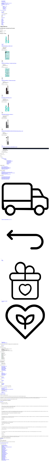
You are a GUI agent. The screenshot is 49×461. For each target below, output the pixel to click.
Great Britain (6, 453)
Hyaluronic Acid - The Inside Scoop (5, 168)
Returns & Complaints (4, 368)
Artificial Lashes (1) (9, 160)
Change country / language (8, 385)
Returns (4, 6)
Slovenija (5, 450)
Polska (4, 455)
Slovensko (5, 457)
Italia (3, 446)
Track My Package (4, 374)
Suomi (4, 458)
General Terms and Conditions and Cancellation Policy (7, 389)
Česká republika (7, 459)
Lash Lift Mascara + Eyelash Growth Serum (9, 63)
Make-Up (5, 159)
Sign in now (3, 12)
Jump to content (3, 1)
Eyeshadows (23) (9, 162)
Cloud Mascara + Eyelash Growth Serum (8, 80)
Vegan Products (4, 158)
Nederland (5, 452)
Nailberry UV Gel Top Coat (5, 173)
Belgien (5, 456)
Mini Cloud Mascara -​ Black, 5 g (7, 114)
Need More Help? (3, 369)
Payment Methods (3, 367)
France (4, 447)
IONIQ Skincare (3, 171)
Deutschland (6, 445)
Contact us (4, 8)
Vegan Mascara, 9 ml (6, 97)
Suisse (4, 449)
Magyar (5, 451)
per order (5, 4)
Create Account (3, 373)
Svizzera (5, 448)
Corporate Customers (4, 370)
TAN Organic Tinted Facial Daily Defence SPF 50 (7, 172)
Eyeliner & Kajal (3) (9, 161)
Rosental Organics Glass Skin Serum (5, 178)
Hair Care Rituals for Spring (5, 166)
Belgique (5, 454)
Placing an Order (3, 366)
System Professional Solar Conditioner (6, 177)
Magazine (3, 377)
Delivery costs (4, 7)
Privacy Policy (3, 388)
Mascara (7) (8, 163)
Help (2, 5)
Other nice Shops (3, 392)
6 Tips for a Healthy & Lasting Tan (5, 167)
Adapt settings (9, 400)
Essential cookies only (5, 400)
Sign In (2, 372)
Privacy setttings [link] (3, 390)
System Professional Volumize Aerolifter (6, 176)
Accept (1, 400)
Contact (2, 380)
